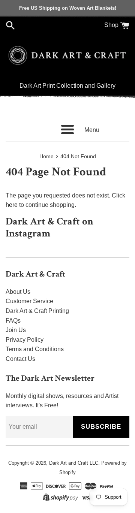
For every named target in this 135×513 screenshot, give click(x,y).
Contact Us (20, 359)
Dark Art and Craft (68, 463)
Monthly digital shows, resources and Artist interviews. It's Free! (62, 401)
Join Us (16, 330)
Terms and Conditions (35, 349)
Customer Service (29, 301)
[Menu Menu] (67, 129)
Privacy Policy (25, 340)
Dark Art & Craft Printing (37, 311)
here (12, 205)
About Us (18, 292)
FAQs (13, 320)
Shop (111, 25)
